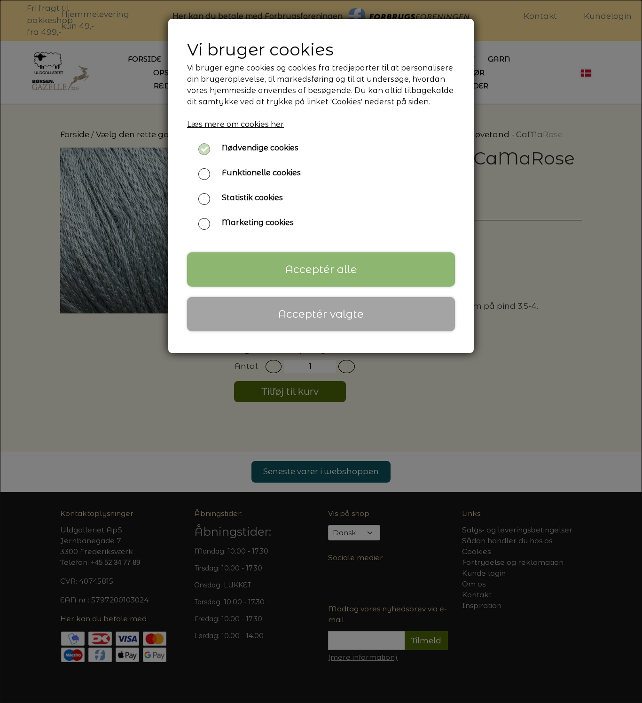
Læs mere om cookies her (235, 124)
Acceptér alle (321, 269)
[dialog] (321, 351)
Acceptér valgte (321, 313)
